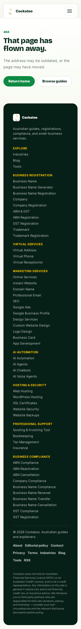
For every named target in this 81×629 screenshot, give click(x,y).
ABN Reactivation (26, 469)
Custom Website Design (31, 325)
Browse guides (54, 81)
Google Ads (22, 307)
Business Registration (32, 175)
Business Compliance (31, 456)
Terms (33, 553)
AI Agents (20, 364)
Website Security (26, 409)
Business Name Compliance (34, 487)
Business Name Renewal (32, 493)
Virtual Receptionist (28, 262)
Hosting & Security (30, 385)
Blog (16, 160)
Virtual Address (25, 250)
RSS (27, 560)
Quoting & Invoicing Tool (31, 430)
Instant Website (25, 283)
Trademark (21, 230)
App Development (26, 343)
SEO (16, 301)
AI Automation (25, 352)
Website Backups (26, 415)
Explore (20, 148)
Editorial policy (36, 545)
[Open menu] (69, 11)
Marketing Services (30, 271)
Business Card (24, 338)
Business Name (25, 181)
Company (20, 199)
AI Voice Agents (25, 376)
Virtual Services (28, 244)
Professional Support (32, 424)
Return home (19, 81)
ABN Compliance (26, 463)
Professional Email (27, 295)
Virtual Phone (23, 256)
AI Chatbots (22, 370)
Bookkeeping (23, 436)
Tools (17, 166)
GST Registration (26, 223)
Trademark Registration (31, 236)
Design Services (25, 319)
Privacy (19, 553)
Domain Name (23, 289)
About (17, 545)
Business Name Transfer (32, 499)
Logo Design (22, 331)
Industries (20, 154)
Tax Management (26, 442)
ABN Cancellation (26, 475)
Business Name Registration (34, 193)
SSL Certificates (25, 403)
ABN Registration (26, 217)
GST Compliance (25, 511)
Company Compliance (29, 481)
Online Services (25, 277)
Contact (57, 545)
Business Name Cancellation (35, 505)
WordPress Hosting (28, 397)
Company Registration (30, 205)
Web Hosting (23, 391)
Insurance (20, 448)
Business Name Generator (33, 187)
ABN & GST (21, 211)
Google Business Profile (31, 313)
